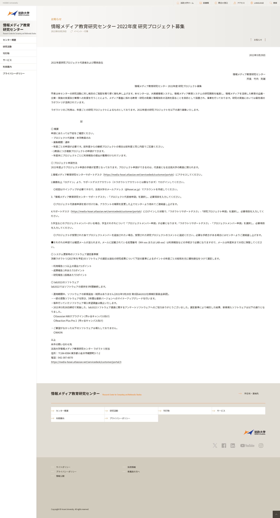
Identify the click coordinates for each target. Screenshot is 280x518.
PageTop (276, 514)
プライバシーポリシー (14, 73)
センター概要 (9, 39)
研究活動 (7, 46)
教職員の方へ (134, 471)
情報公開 (60, 475)
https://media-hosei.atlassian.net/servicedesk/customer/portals (138, 174)
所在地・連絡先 (251, 393)
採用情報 (132, 467)
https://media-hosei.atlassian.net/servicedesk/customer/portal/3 (86, 362)
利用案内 (7, 66)
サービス (7, 59)
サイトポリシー (63, 467)
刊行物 (6, 53)
